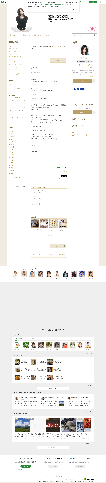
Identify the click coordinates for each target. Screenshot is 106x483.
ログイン (101, 2)
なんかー (35, 67)
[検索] (94, 35)
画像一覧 (39, 35)
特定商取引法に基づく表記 (82, 481)
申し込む (80, 466)
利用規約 (59, 481)
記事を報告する (63, 178)
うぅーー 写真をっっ (15, 67)
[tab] (16, 339)
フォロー (83, 81)
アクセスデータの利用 (69, 481)
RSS (75, 132)
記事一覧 (27, 35)
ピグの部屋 (89, 67)
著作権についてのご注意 (80, 135)
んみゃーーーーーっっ (15, 69)
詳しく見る (53, 466)
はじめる (26, 466)
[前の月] (13, 98)
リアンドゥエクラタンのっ (16, 64)
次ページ (58, 60)
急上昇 (24, 339)
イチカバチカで (13, 62)
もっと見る (49, 210)
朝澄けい (84, 58)
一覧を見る (17, 74)
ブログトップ (15, 35)
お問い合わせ (51, 481)
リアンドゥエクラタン (15, 54)
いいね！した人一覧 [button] (62, 171)
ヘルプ (92, 481)
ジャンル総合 (31, 339)
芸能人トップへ (53, 388)
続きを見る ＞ (93, 76)
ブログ (36, 75)
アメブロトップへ (53, 447)
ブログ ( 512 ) (12, 84)
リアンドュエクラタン (15, 48)
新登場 (20, 339)
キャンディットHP (57, 46)
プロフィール (80, 67)
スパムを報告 (43, 481)
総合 (16, 339)
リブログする (62, 167)
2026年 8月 (17, 97)
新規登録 (93, 2)
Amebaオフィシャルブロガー (85, 61)
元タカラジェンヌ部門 (84, 65)
